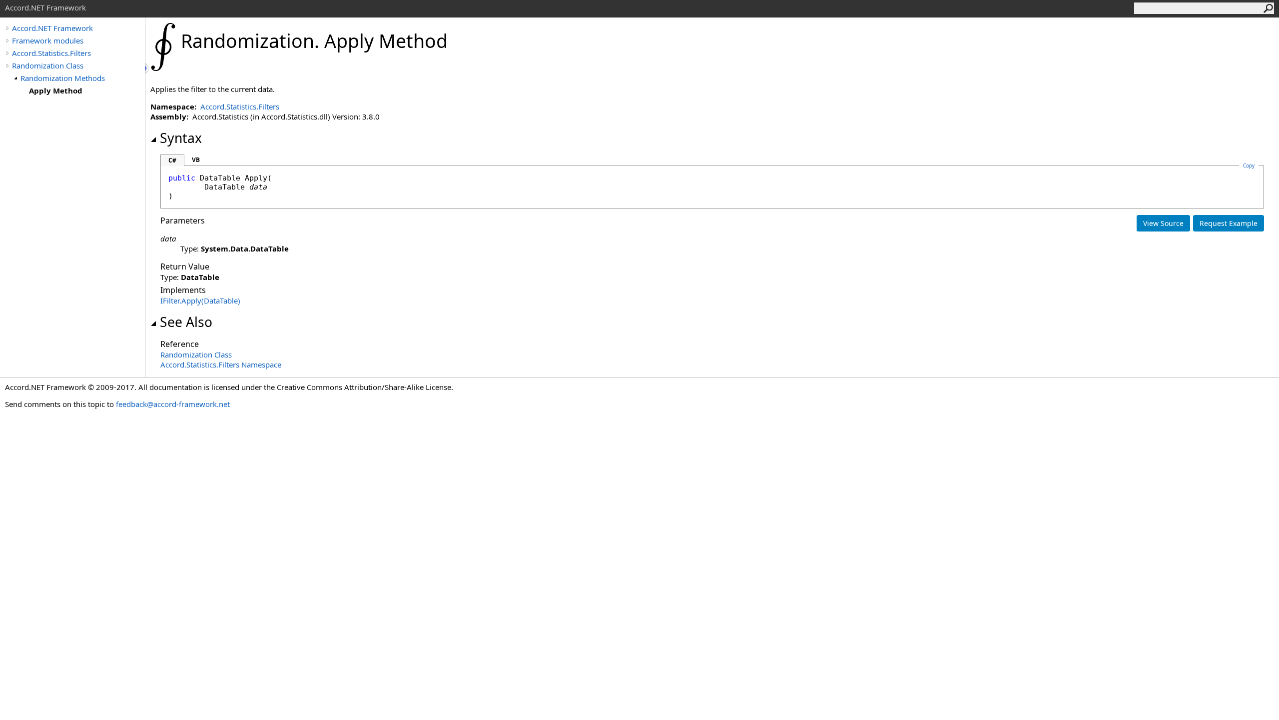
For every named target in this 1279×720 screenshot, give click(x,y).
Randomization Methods (62, 78)
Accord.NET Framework (52, 28)
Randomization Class (47, 65)
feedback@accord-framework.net (173, 404)
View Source (1163, 223)
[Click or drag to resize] (147, 68)
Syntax (181, 138)
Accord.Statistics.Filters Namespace (220, 365)
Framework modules (47, 41)
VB (196, 160)
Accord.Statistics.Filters (51, 53)
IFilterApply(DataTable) (200, 301)
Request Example (1229, 223)
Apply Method (55, 91)
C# (172, 160)
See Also (186, 322)
